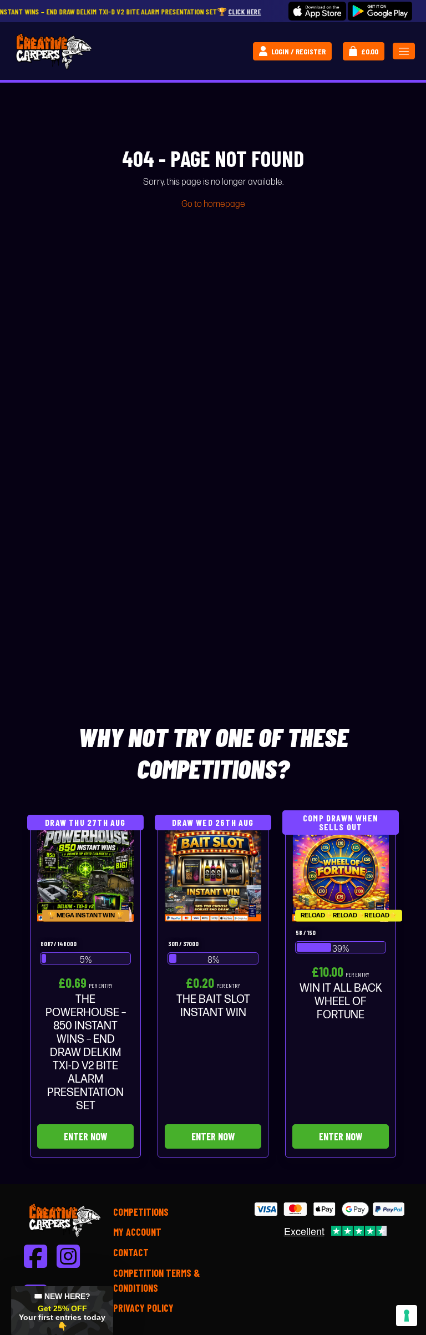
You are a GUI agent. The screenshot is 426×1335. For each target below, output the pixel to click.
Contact (131, 1252)
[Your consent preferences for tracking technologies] (406, 1315)
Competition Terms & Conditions (156, 1280)
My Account (137, 1232)
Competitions (141, 1212)
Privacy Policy (143, 1308)
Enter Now (85, 1136)
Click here (208, 11)
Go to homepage (213, 204)
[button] (62, 1310)
